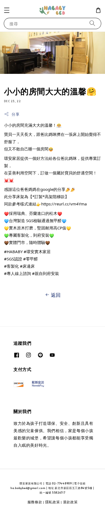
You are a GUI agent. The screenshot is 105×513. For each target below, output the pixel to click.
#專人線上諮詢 (17, 273)
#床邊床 (27, 266)
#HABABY (13, 251)
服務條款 (34, 502)
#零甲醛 (30, 258)
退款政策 (70, 502)
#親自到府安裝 (45, 273)
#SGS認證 (13, 258)
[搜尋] (92, 23)
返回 (56, 294)
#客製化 (11, 266)
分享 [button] (15, 114)
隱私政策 (52, 502)
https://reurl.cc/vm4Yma (64, 203)
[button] (7, 10)
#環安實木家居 (37, 251)
